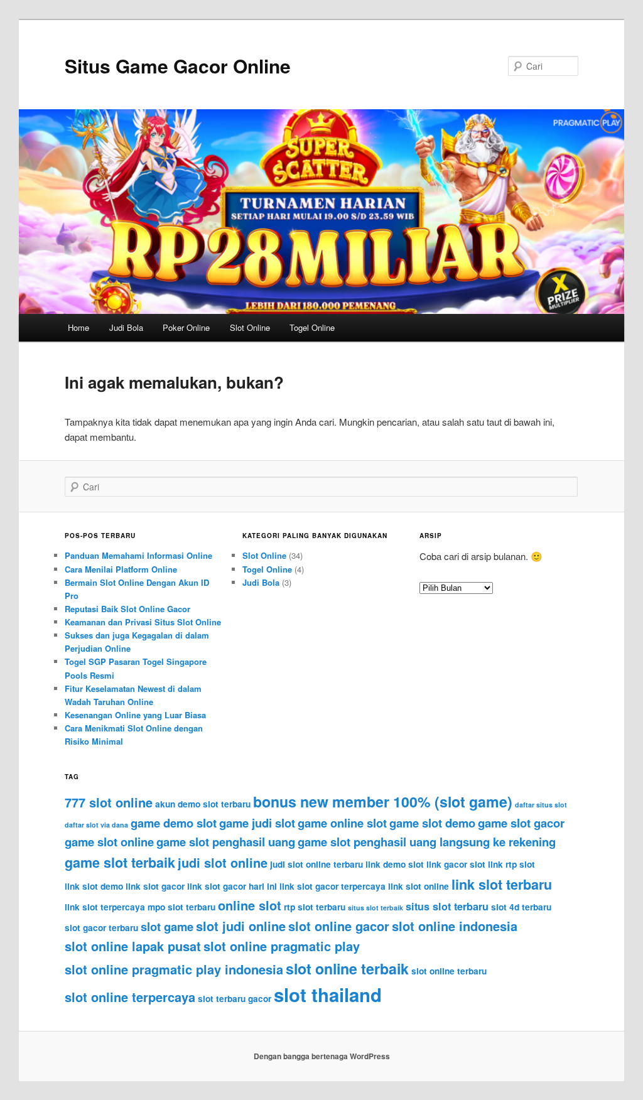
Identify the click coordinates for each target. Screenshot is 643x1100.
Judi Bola (126, 327)
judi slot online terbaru (316, 864)
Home (78, 327)
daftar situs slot (541, 804)
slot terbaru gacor (234, 999)
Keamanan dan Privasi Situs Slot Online (143, 622)
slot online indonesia (454, 926)
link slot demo (94, 886)
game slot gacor (521, 822)
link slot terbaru (501, 884)
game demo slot (174, 822)
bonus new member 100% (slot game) (382, 801)
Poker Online (186, 327)
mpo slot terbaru (181, 907)
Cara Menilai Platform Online (121, 569)
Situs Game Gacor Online (178, 65)
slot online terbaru (449, 971)
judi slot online (222, 862)
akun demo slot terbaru (203, 804)
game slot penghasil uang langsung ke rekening (427, 841)
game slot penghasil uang (225, 841)
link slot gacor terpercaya (332, 886)
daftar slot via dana (96, 824)
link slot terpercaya (105, 907)
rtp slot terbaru (314, 907)
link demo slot (394, 864)
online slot (249, 905)
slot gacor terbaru (101, 928)
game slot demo (432, 822)
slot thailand (328, 994)
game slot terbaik (120, 862)
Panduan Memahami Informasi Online (138, 555)
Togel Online (312, 327)
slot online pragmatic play (281, 946)
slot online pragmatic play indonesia (174, 969)
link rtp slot (511, 864)
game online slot (342, 822)
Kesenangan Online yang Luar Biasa (135, 715)
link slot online (418, 886)
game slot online (109, 841)
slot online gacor (338, 926)
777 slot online (109, 802)
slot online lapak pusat (133, 946)
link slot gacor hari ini (232, 886)
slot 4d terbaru (521, 907)
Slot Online (250, 327)
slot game (167, 926)
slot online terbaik (347, 968)
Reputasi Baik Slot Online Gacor (127, 609)
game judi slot (257, 822)
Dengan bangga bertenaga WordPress (322, 1056)
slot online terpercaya (130, 997)
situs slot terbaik (375, 907)
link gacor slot (455, 864)
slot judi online (241, 926)
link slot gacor (155, 886)
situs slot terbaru (447, 906)
